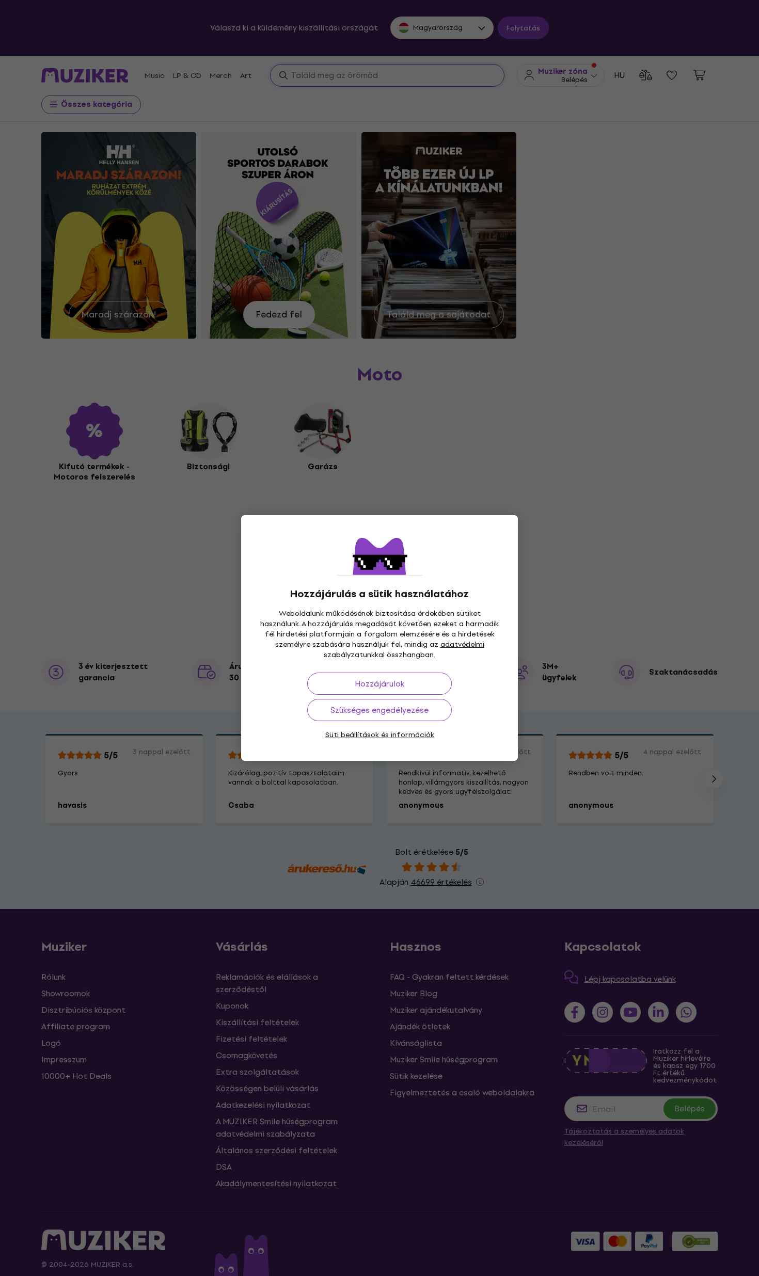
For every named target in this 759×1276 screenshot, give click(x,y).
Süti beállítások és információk (379, 734)
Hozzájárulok (379, 683)
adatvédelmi (462, 644)
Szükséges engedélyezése (379, 710)
